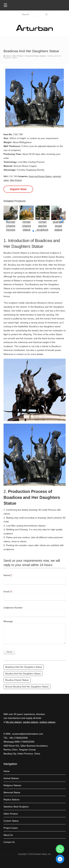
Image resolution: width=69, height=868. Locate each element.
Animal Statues (11, 778)
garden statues (30, 722)
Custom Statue (11, 821)
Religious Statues (12, 785)
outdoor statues (47, 722)
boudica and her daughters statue (23, 673)
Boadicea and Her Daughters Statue (23, 667)
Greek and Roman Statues (40, 176)
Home (7, 771)
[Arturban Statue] (34, 30)
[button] (62, 219)
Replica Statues (11, 799)
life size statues (14, 722)
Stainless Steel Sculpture (16, 806)
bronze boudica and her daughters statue (27, 686)
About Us (8, 835)
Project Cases (11, 828)
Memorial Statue (12, 792)
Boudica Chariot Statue (17, 680)
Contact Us (9, 842)
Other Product (16, 180)
